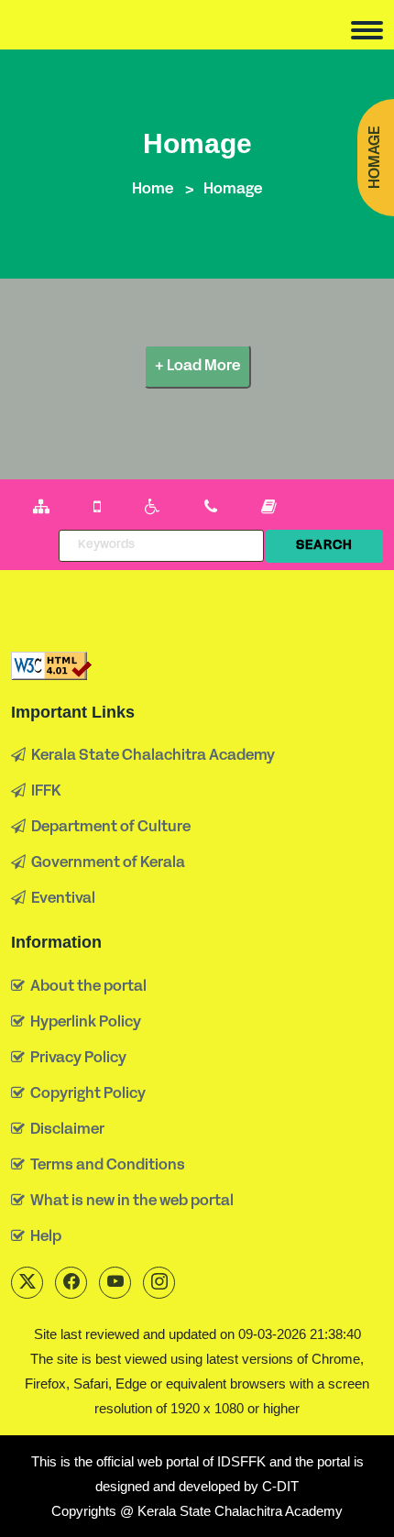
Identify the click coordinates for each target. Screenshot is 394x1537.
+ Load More (197, 366)
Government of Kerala (105, 863)
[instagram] (159, 1283)
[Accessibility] (152, 508)
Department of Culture (108, 827)
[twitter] (27, 1283)
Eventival (60, 899)
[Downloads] (269, 508)
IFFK (43, 791)
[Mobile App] (97, 508)
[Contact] (210, 508)
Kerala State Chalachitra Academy (150, 756)
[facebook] (71, 1283)
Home (152, 189)
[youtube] (115, 1283)
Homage (375, 157)
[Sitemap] (41, 508)
